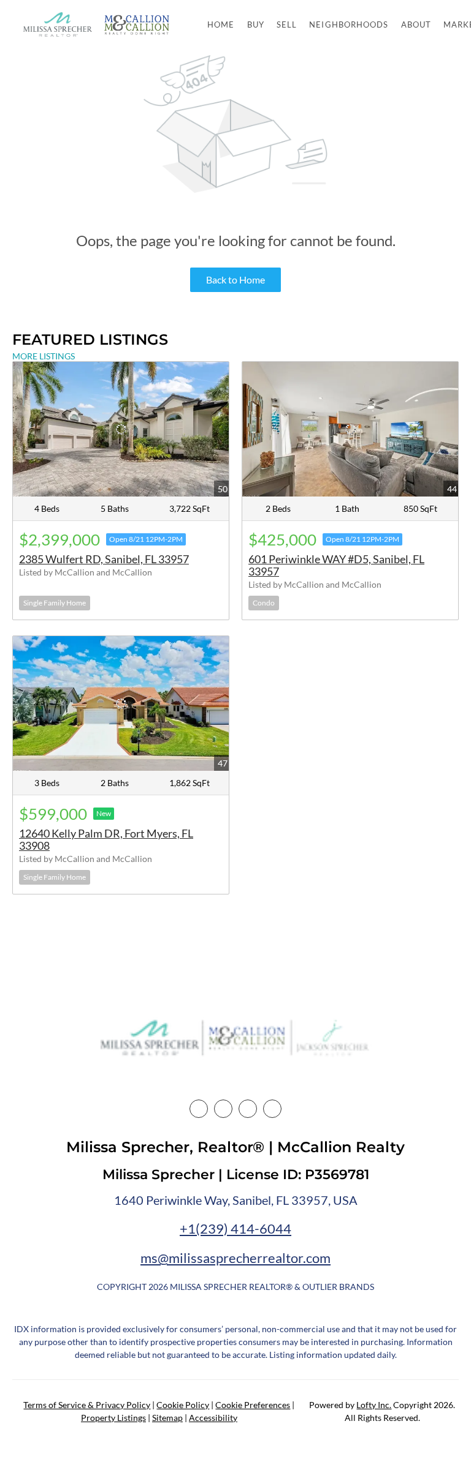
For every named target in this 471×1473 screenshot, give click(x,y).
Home (220, 24)
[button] (57, 24)
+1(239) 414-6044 (235, 1228)
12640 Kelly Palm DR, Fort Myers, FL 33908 (106, 839)
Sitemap (167, 1417)
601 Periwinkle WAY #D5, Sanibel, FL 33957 (336, 565)
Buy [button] (255, 24)
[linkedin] (223, 1109)
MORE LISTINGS (43, 356)
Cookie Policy (182, 1405)
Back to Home (235, 279)
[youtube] (272, 1109)
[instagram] (248, 1109)
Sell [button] (287, 24)
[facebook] (199, 1109)
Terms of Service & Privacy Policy (86, 1405)
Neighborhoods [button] (348, 24)
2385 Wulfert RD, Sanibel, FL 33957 (104, 559)
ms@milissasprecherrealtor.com (235, 1258)
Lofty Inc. (373, 1405)
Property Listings (113, 1417)
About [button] (416, 24)
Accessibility (213, 1417)
